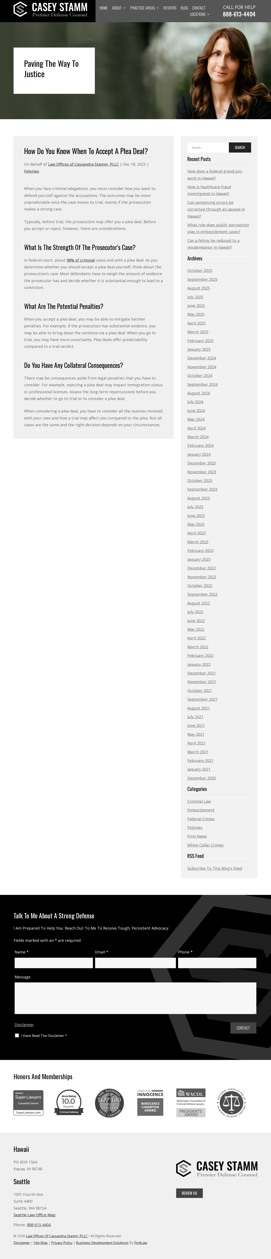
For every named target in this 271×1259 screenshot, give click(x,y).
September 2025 (202, 279)
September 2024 (202, 384)
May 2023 (195, 524)
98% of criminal (81, 260)
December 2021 (201, 673)
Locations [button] (198, 15)
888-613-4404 (239, 14)
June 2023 (196, 515)
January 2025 (198, 349)
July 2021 (195, 716)
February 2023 (200, 550)
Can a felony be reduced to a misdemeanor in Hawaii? (213, 244)
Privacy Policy (61, 1242)
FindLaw (140, 1242)
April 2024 (196, 428)
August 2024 (198, 393)
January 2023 (198, 559)
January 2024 (198, 454)
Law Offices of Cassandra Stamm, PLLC (83, 164)
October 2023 (199, 480)
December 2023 (201, 463)
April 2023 (196, 532)
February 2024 (200, 445)
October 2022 (199, 585)
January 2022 (198, 664)
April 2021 (196, 743)
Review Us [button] (189, 1193)
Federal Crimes (201, 818)
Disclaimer (24, 1024)
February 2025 (200, 340)
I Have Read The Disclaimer (44, 1036)
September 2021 (202, 699)
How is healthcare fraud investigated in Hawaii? (209, 190)
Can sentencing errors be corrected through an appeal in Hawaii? (216, 209)
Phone (185, 951)
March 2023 (197, 541)
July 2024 (195, 401)
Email (101, 951)
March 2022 (197, 646)
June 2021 (196, 725)
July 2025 (195, 296)
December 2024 (201, 357)
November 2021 (201, 681)
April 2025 (196, 323)
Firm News (197, 836)
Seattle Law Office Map (34, 1214)
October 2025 (199, 270)
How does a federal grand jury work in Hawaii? (214, 174)
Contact (199, 8)
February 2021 (200, 760)
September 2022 (202, 594)
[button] (267, 1228)
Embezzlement (200, 809)
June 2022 (196, 620)
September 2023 (202, 489)
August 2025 (198, 288)
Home (104, 8)
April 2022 (196, 637)
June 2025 (196, 305)
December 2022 (201, 568)
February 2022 (200, 655)
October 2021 (199, 690)
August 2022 (198, 603)
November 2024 (201, 366)
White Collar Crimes (205, 845)
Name (22, 951)
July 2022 (195, 611)
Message (22, 976)
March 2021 (197, 751)
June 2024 (196, 410)
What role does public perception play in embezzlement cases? (218, 228)
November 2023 (201, 471)
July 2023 (195, 506)
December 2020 (201, 778)
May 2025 (195, 314)
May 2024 (195, 419)
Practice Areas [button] (142, 8)
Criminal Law (199, 801)
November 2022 (201, 576)
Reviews (169, 8)
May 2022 (195, 629)
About (117, 8)
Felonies (31, 171)
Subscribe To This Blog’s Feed (214, 868)
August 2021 (198, 708)
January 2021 (198, 769)
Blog (184, 8)
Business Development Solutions (102, 1242)
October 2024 (199, 375)
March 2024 (197, 436)
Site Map (41, 1242)
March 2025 (197, 331)
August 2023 (198, 498)
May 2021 (195, 734)
